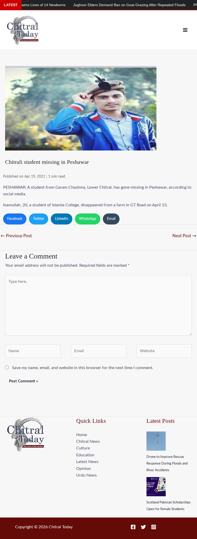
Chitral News (88, 441)
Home (81, 435)
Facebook (14, 219)
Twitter (38, 219)
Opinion (83, 469)
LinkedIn (61, 219)
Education (85, 455)
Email (111, 219)
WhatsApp (87, 219)
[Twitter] (143, 527)
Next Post (184, 236)
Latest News (87, 462)
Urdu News (86, 475)
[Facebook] (133, 527)
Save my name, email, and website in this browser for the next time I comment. (82, 368)
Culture (83, 448)
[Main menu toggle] (185, 30)
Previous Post (16, 236)
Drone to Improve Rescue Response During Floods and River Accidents (167, 463)
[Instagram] (153, 527)
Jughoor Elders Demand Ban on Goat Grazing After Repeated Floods (119, 5)
